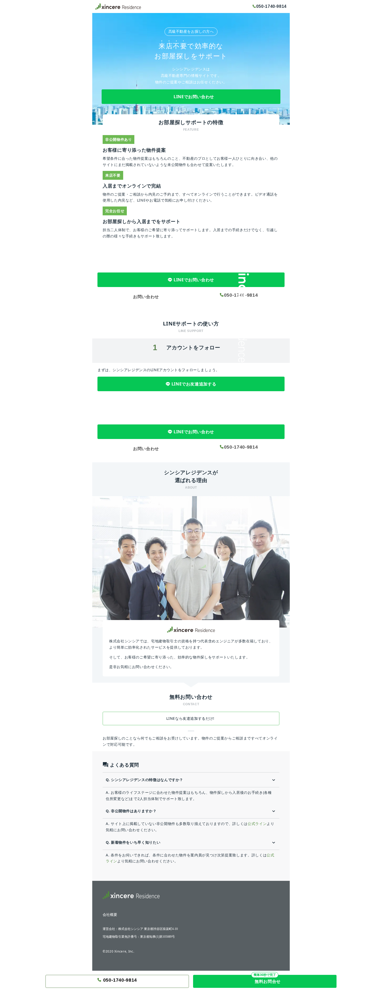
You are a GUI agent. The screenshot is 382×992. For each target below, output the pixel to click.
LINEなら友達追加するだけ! (190, 718)
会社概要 (110, 915)
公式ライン (257, 823)
